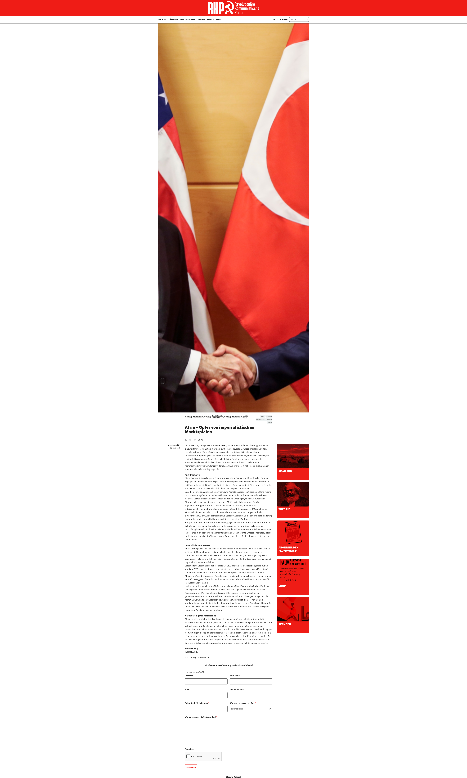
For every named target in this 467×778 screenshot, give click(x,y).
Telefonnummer (238, 689)
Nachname (235, 676)
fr (274, 19)
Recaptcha (189, 749)
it (277, 19)
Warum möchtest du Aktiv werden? (201, 717)
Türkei (270, 423)
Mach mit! (162, 19)
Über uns (174, 19)
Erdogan (269, 416)
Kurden (269, 419)
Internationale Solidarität (217, 417)
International (198, 417)
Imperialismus (260, 419)
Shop (218, 19)
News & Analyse (187, 19)
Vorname (189, 676)
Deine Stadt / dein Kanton (197, 703)
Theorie (201, 19)
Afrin (262, 416)
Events (210, 19)
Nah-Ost (246, 417)
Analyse (188, 417)
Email (188, 689)
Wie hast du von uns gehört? (243, 703)
